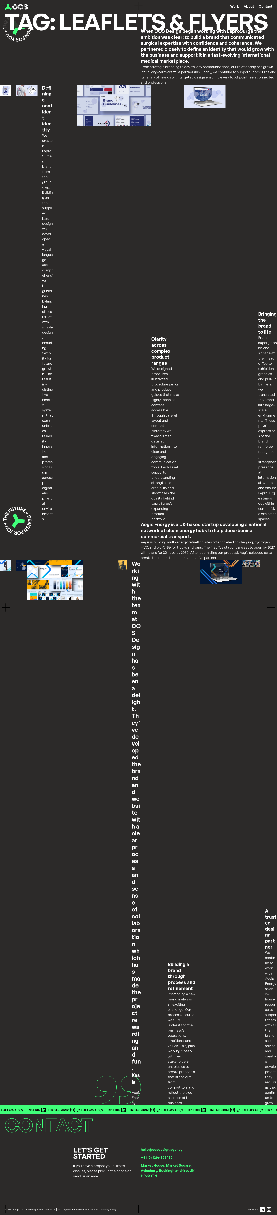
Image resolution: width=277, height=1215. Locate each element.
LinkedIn (13, 1110)
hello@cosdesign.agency (161, 1149)
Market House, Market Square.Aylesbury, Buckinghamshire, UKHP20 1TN (167, 1170)
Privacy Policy (108, 1209)
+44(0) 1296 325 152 (157, 1157)
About (249, 6)
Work (234, 6)
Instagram (40, 1110)
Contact (265, 6)
